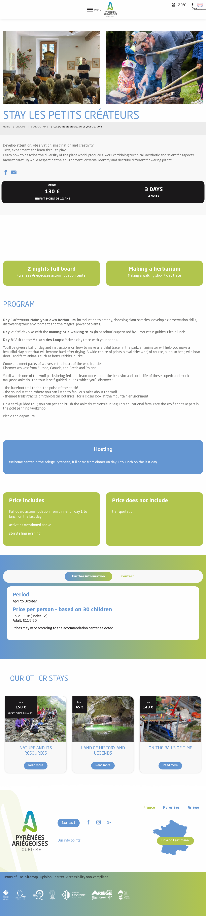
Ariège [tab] (193, 807)
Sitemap (31, 877)
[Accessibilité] (192, 4)
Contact (68, 823)
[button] (197, 9)
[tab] (88, 576)
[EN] (200, 5)
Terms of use (13, 877)
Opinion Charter (52, 877)
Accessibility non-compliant (87, 877)
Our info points (69, 840)
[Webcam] (174, 4)
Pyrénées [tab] (171, 807)
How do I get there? (175, 840)
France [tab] (149, 807)
